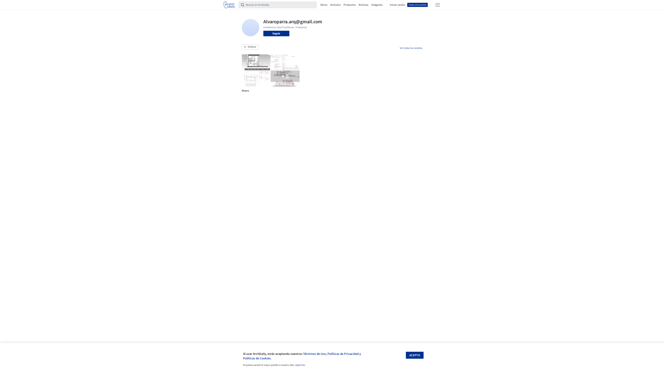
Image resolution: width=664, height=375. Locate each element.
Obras (323, 5)
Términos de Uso (314, 354)
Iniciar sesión (397, 5)
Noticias (363, 5)
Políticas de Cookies (257, 358)
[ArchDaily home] (229, 4)
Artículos (335, 5)
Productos (350, 5)
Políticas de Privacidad (343, 354)
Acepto (414, 355)
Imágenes (377, 5)
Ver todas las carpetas (411, 48)
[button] (250, 47)
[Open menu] (437, 5)
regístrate (300, 365)
